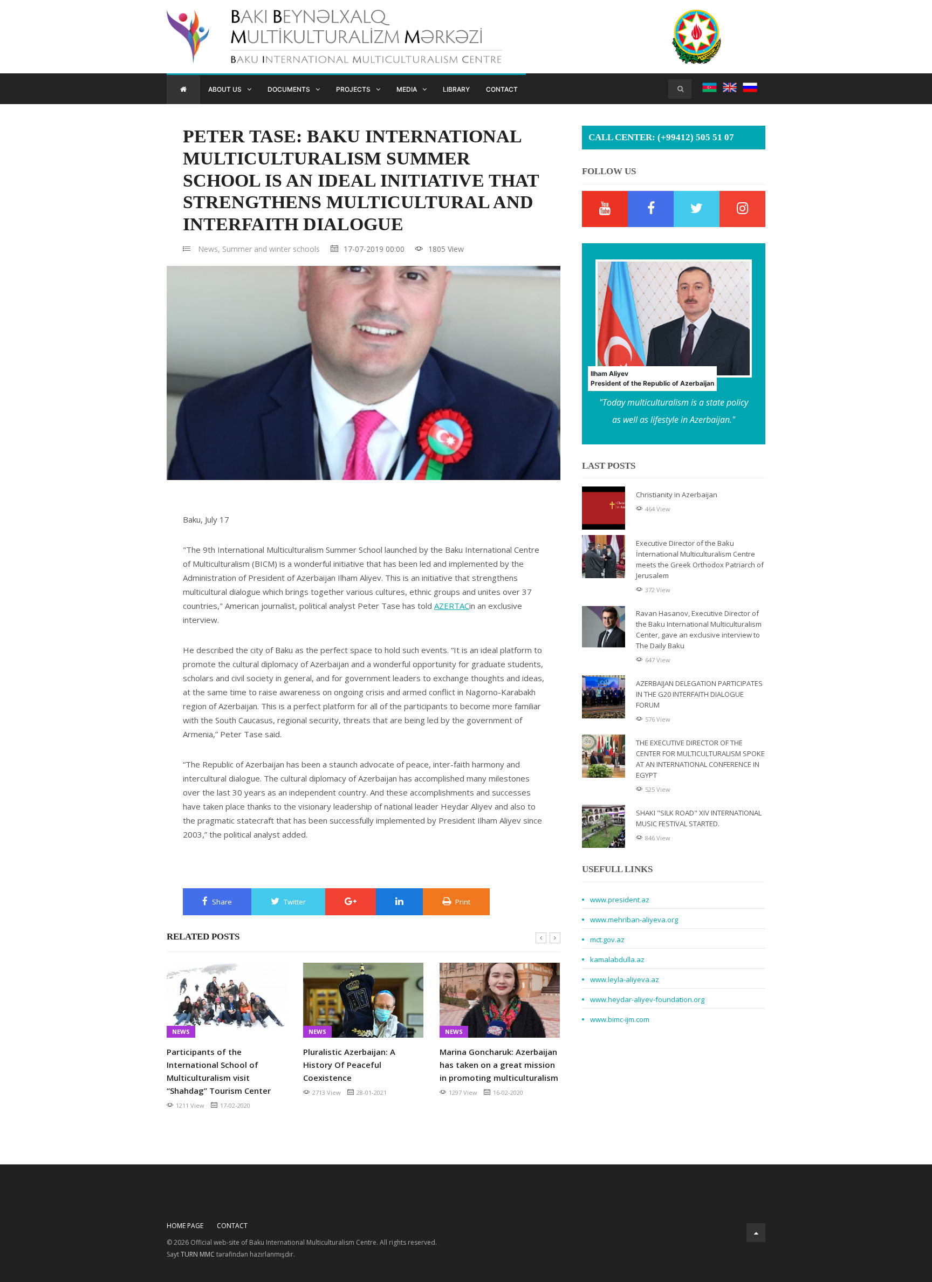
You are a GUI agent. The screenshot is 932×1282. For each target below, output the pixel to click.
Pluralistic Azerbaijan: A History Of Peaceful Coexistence (349, 1064)
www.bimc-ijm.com (619, 1019)
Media (406, 89)
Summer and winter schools (271, 249)
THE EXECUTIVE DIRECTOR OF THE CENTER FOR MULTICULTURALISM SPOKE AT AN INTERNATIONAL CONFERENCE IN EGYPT (700, 759)
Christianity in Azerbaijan (676, 494)
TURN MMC (198, 1254)
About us (225, 89)
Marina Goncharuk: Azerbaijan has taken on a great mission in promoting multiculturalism (499, 1064)
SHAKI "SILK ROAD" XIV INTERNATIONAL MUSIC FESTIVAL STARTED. (699, 818)
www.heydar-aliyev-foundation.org (647, 999)
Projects (353, 89)
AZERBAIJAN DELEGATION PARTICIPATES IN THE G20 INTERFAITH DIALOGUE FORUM (699, 694)
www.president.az (619, 899)
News (181, 1031)
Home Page (185, 1225)
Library (456, 89)
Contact (502, 89)
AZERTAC (451, 605)
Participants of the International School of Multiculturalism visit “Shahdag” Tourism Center (219, 1071)
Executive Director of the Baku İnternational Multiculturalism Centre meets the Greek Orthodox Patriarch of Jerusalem (700, 559)
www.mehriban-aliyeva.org (634, 919)
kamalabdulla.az (617, 959)
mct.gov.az (607, 939)
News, (209, 249)
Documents (289, 89)
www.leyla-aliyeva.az (624, 979)
